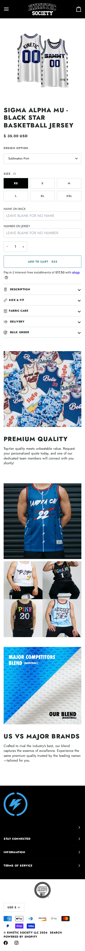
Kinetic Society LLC (23, 933)
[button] (42, 827)
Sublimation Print (18, 158)
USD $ (11, 907)
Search (56, 933)
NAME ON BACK (15, 209)
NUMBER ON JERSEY (17, 226)
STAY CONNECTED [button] (17, 839)
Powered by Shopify (20, 937)
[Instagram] (17, 943)
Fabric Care (18, 311)
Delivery (16, 322)
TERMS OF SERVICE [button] (18, 866)
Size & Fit (16, 300)
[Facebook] (6, 943)
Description (19, 289)
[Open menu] (10, 9)
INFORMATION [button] (14, 852)
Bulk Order (19, 332)
